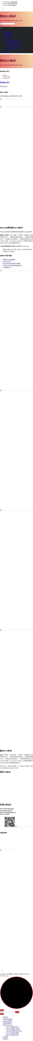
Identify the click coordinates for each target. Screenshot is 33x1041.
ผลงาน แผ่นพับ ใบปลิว (12, 48)
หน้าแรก (5, 30)
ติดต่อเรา (5, 52)
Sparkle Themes (4, 975)
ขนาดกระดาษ (7, 261)
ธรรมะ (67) (4, 82)
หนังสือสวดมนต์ (7, 32)
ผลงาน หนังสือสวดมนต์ (12, 42)
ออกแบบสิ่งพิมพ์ (7, 34)
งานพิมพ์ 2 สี (6, 267)
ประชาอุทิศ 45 (12, 5)
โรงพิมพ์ (5, 50)
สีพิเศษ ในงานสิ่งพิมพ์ (9, 259)
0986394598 (14, 2)
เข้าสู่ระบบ (7, 96)
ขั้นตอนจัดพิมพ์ (7, 36)
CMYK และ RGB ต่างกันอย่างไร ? (12, 265)
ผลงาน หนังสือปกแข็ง (12, 40)
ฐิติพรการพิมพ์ (8, 16)
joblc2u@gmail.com (12, 3)
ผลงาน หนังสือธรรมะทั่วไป (13, 44)
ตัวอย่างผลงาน (7, 38)
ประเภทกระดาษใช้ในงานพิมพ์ (11, 263)
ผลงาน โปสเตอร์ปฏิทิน (12, 46)
